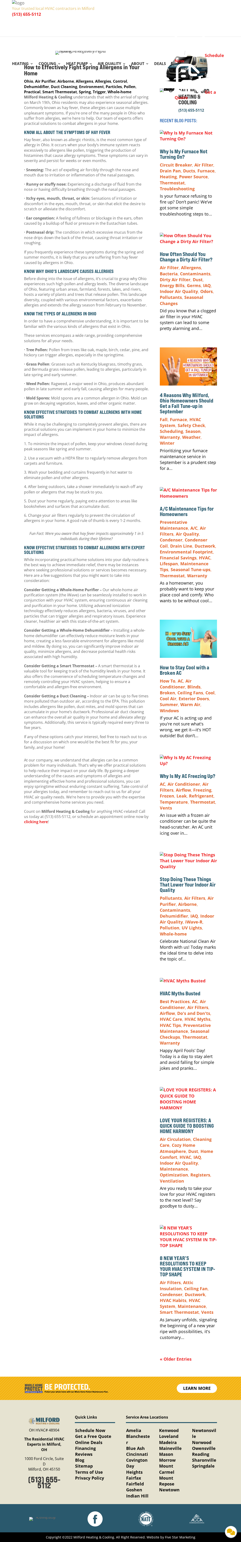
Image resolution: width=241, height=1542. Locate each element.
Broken (167, 693)
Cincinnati (137, 1454)
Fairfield (135, 1484)
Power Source (193, 176)
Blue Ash (135, 1448)
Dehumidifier (36, 86)
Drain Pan (170, 171)
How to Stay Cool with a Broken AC (184, 670)
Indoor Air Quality (179, 291)
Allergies (103, 81)
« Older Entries (176, 1359)
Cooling (47, 64)
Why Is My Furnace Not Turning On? (183, 154)
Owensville (204, 1448)
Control (120, 81)
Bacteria (169, 274)
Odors (206, 291)
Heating (20, 64)
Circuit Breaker (176, 165)
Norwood (201, 1442)
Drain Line (181, 546)
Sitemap (84, 1466)
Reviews (83, 1454)
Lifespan (169, 563)
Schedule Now (90, 1430)
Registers (200, 1175)
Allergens (84, 81)
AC (180, 681)
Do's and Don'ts (193, 1013)
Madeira (168, 1442)
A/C (193, 528)
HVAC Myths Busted (180, 993)
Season (193, 431)
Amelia (133, 1430)
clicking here (36, 821)
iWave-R (193, 922)
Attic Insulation (176, 1285)
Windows (169, 710)
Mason (166, 1454)
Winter (167, 443)
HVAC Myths (197, 1019)
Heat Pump (77, 64)
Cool (210, 693)
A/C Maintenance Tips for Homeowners (187, 511)
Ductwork (205, 546)
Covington (137, 1460)
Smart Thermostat (59, 91)
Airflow (183, 790)
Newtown (169, 1490)
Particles (114, 86)
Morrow (167, 1460)
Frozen (167, 796)
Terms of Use (89, 1472)
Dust (198, 279)
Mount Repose (166, 1481)
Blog (79, 1460)
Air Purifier (45, 81)
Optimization (174, 1175)
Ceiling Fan (196, 1288)
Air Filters (194, 898)
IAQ (207, 285)
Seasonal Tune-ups (190, 569)
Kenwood (169, 1430)
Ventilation (172, 1181)
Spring (85, 91)
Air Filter (203, 165)
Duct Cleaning (64, 86)
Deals (160, 64)
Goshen (134, 1490)
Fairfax (133, 1478)
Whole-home (119, 91)
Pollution (169, 928)
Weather (191, 437)
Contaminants (195, 274)
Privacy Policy (89, 1478)
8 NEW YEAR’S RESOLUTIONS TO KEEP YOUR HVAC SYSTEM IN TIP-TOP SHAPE (187, 1266)
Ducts (189, 171)
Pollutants (171, 297)
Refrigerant (201, 796)
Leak (182, 796)
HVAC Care (171, 1019)
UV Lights (192, 928)
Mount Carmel (166, 1469)
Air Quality (109, 64)
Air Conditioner (176, 684)
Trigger (99, 91)
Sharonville (204, 1460)
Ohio (28, 81)
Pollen (130, 86)
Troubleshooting (177, 188)
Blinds (194, 687)
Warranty (170, 437)
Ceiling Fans (190, 693)
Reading (200, 1454)
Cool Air (168, 698)
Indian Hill (137, 1496)
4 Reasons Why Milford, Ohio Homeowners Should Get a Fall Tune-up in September (186, 403)
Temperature (174, 802)
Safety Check (191, 425)
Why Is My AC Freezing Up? (188, 776)
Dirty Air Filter (175, 279)
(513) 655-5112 (26, 14)
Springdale (203, 1466)
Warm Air (190, 704)
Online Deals (88, 1442)
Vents (166, 808)
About (137, 64)
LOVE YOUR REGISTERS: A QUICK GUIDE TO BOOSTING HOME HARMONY (187, 1126)
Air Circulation (175, 1139)
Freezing (202, 790)
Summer (169, 704)
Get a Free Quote (93, 1436)
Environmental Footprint (186, 552)
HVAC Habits (173, 1300)
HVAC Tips (170, 1025)
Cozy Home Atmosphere (177, 1148)
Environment (91, 86)
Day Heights (134, 1469)
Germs (194, 285)
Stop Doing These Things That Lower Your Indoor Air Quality (188, 884)
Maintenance (174, 1169)
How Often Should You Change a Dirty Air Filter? (186, 257)
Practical (32, 91)
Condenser (171, 540)
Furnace (206, 171)
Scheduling (171, 431)
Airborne (65, 81)
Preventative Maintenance (174, 525)
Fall (164, 419)
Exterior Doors (194, 698)
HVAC (204, 558)
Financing (85, 1448)
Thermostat (172, 183)
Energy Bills (172, 285)
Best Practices (175, 1001)
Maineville (170, 1448)
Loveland (168, 1436)
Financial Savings (178, 558)
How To (167, 681)
